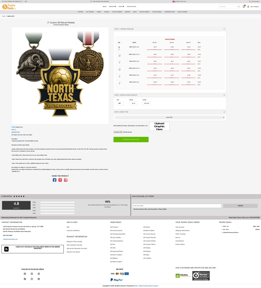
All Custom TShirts (149, 244)
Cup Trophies (90, 12)
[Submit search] (239, 7)
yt (33, 279)
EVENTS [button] (121, 6)
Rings (135, 12)
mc (116, 276)
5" (119, 83)
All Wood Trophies (116, 262)
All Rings (146, 255)
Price (131, 100)
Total (144, 100)
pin (60, 182)
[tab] (170, 29)
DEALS (104, 6)
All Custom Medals (149, 241)
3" (119, 63)
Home (4, 16)
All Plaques (147, 251)
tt (26, 279)
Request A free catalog (74, 241)
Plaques (106, 12)
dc (120, 276)
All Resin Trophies (116, 255)
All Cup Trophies (115, 237)
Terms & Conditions (73, 230)
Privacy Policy (162, 209)
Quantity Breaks (170, 39)
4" (119, 76)
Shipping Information (183, 230)
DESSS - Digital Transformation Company (146, 286)
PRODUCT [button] (112, 6)
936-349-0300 (255, 1)
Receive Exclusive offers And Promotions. (146, 209)
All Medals (146, 248)
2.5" (120, 56)
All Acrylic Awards (116, 230)
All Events (146, 227)
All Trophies (147, 258)
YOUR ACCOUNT (131, 6)
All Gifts (113, 248)
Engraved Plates (170, 12)
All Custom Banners (116, 241)
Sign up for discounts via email (77, 248)
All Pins (112, 244)
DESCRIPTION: (16, 132)
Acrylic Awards (182, 12)
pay (110, 283)
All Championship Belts (117, 234)
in (65, 182)
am (125, 276)
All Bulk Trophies (148, 230)
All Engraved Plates (116, 251)
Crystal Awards (144, 12)
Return (178, 237)
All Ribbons (114, 258)
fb (54, 182)
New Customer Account (74, 245)
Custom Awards (117, 12)
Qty (118, 100)
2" (119, 49)
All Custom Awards (149, 237)
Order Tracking (180, 234)
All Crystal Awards (149, 234)
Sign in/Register (255, 6)
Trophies (80, 12)
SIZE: (13, 130)
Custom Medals (157, 12)
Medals (99, 12)
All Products (114, 227)
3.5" (120, 70)
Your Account (180, 227)
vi (111, 276)
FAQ (26, 1)
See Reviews (108, 207)
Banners (127, 12)
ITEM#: (14, 127)
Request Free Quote (73, 252)
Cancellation (180, 241)
